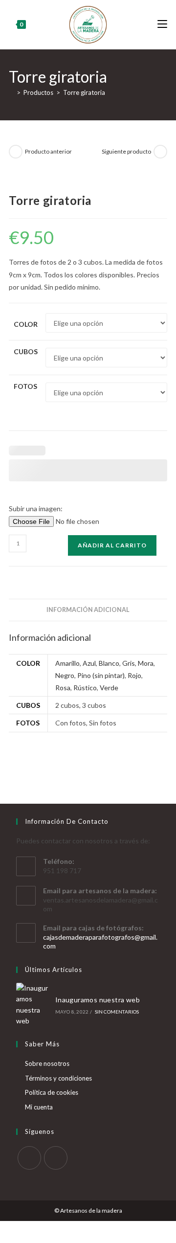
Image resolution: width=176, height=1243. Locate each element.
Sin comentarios (117, 1012)
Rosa (62, 687)
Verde (109, 687)
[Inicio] (11, 92)
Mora (146, 663)
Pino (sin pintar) (101, 675)
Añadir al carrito (112, 545)
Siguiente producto (126, 151)
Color (26, 324)
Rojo (134, 675)
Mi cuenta (39, 1107)
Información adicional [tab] (88, 609)
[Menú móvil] (162, 24)
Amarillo (67, 663)
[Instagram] (55, 1158)
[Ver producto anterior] (15, 151)
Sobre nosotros (47, 1063)
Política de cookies (51, 1092)
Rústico (85, 687)
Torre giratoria (84, 92)
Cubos (26, 351)
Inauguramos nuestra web (97, 999)
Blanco (109, 663)
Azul (89, 663)
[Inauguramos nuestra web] (32, 1005)
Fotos (25, 386)
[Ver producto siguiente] (160, 151)
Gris (128, 663)
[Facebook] (29, 1158)
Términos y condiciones (58, 1078)
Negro (64, 675)
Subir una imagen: (36, 508)
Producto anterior (48, 151)
